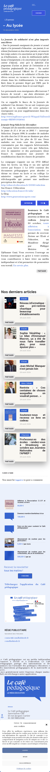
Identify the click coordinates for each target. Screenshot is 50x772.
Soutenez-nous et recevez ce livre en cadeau (32, 417)
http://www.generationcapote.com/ (18, 197)
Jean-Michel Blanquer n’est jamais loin (32, 367)
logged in (19, 480)
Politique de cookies (24, 768)
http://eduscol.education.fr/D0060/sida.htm (23, 185)
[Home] (13, 15)
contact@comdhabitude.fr (17, 638)
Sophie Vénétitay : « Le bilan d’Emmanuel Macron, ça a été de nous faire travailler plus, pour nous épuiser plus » (32, 340)
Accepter (25, 750)
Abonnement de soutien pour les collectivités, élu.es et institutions (31, 552)
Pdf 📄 (43, 203)
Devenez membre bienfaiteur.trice (30, 513)
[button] (46, 725)
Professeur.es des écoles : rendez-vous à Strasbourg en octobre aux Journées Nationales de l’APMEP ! (32, 446)
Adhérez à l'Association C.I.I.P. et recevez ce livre (31, 501)
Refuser (25, 756)
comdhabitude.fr (12, 641)
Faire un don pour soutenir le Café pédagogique (31, 527)
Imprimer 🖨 (28, 203)
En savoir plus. (21, 265)
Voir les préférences (25, 763)
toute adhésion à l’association (38, 226)
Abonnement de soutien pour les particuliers (31, 540)
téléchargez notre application (21, 674)
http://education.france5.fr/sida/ (17, 191)
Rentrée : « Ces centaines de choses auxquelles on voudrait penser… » (32, 391)
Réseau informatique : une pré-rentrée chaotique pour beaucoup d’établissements (32, 309)
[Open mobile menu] (34, 5)
